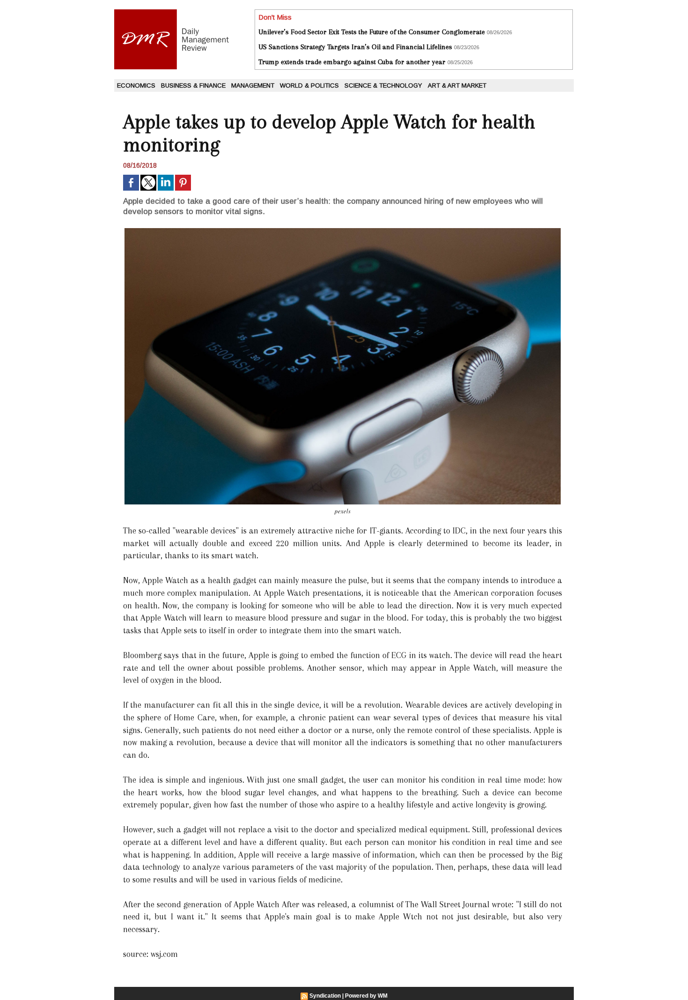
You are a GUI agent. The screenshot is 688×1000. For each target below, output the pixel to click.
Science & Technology (383, 85)
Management (252, 85)
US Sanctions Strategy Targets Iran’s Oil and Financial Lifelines (355, 47)
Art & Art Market (457, 85)
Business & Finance (193, 85)
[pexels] (342, 231)
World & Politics (309, 85)
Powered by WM (366, 996)
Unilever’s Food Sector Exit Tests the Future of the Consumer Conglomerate (371, 32)
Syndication (325, 996)
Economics (136, 85)
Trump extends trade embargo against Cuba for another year (352, 62)
